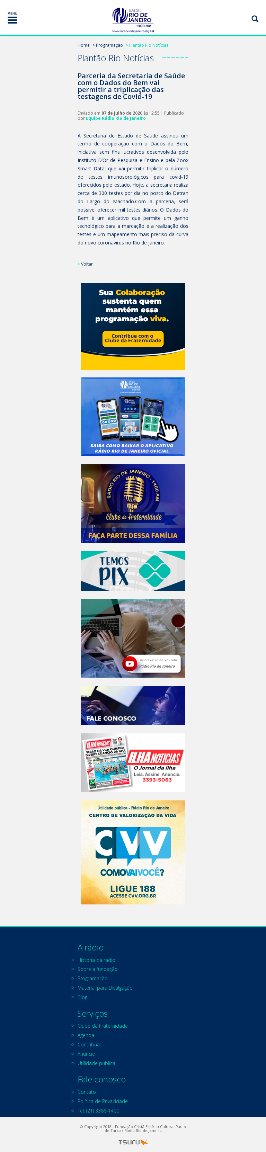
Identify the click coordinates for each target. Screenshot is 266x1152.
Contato (87, 1092)
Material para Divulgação (105, 987)
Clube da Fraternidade (103, 1025)
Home (84, 45)
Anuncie (86, 1054)
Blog (82, 997)
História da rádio (96, 960)
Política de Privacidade (103, 1101)
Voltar (87, 264)
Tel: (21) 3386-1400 (98, 1110)
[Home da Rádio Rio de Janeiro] (133, 20)
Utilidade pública (96, 1063)
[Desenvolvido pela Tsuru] (133, 1142)
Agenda (86, 1035)
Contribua (89, 1044)
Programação (93, 978)
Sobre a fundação (98, 969)
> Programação (107, 45)
